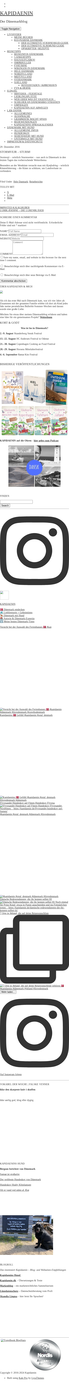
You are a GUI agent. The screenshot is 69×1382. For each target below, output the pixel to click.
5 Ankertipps (22, 57)
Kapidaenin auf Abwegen (31, 107)
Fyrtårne (20, 65)
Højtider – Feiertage (28, 93)
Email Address (10, 235)
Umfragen (21, 105)
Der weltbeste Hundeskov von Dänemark (20, 1179)
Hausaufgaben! (24, 60)
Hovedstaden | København (39, 85)
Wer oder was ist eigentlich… (35, 99)
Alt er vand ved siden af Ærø (14, 1190)
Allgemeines (23, 113)
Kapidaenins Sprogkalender (33, 124)
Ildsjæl (12, 91)
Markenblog (6, 1286)
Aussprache (22, 116)
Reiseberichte (36, 181)
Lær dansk (14, 110)
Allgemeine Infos (26, 130)
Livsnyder (14, 34)
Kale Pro (23, 1378)
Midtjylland (23, 76)
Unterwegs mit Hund (28, 139)
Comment (6, 254)
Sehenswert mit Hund (29, 136)
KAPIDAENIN (16, 13)
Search (5, 505)
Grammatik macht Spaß (30, 119)
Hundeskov (22, 133)
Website (5, 238)
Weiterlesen (46, 317)
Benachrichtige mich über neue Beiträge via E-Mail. (30, 275)
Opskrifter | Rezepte (35, 48)
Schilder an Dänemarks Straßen (37, 102)
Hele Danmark (24, 71)
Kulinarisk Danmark (28, 40)
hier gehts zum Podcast (46, 440)
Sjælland (20, 82)
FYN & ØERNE (22, 88)
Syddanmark (23, 79)
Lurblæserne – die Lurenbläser (22, 210)
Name (4, 231)
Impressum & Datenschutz (25, 141)
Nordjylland (23, 74)
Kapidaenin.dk (8, 1280)
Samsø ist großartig (9, 1174)
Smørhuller (22, 62)
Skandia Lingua (8, 1296)
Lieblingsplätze (25, 96)
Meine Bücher (23, 37)
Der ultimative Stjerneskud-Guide (44, 43)
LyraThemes (37, 1378)
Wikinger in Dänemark (29, 68)
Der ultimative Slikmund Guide (42, 45)
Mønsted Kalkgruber (15, 207)
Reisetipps (14, 51)
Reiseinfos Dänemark (28, 54)
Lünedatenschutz (9, 1291)
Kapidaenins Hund (10, 1275)
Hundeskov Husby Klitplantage (15, 1184)
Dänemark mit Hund (20, 127)
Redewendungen (25, 122)
